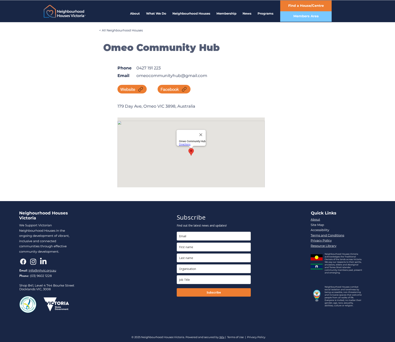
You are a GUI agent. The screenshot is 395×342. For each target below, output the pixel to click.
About (315, 219)
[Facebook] (23, 262)
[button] (265, 13)
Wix (221, 337)
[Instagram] (33, 262)
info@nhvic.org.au (42, 270)
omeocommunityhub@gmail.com (171, 75)
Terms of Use (235, 337)
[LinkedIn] (43, 262)
